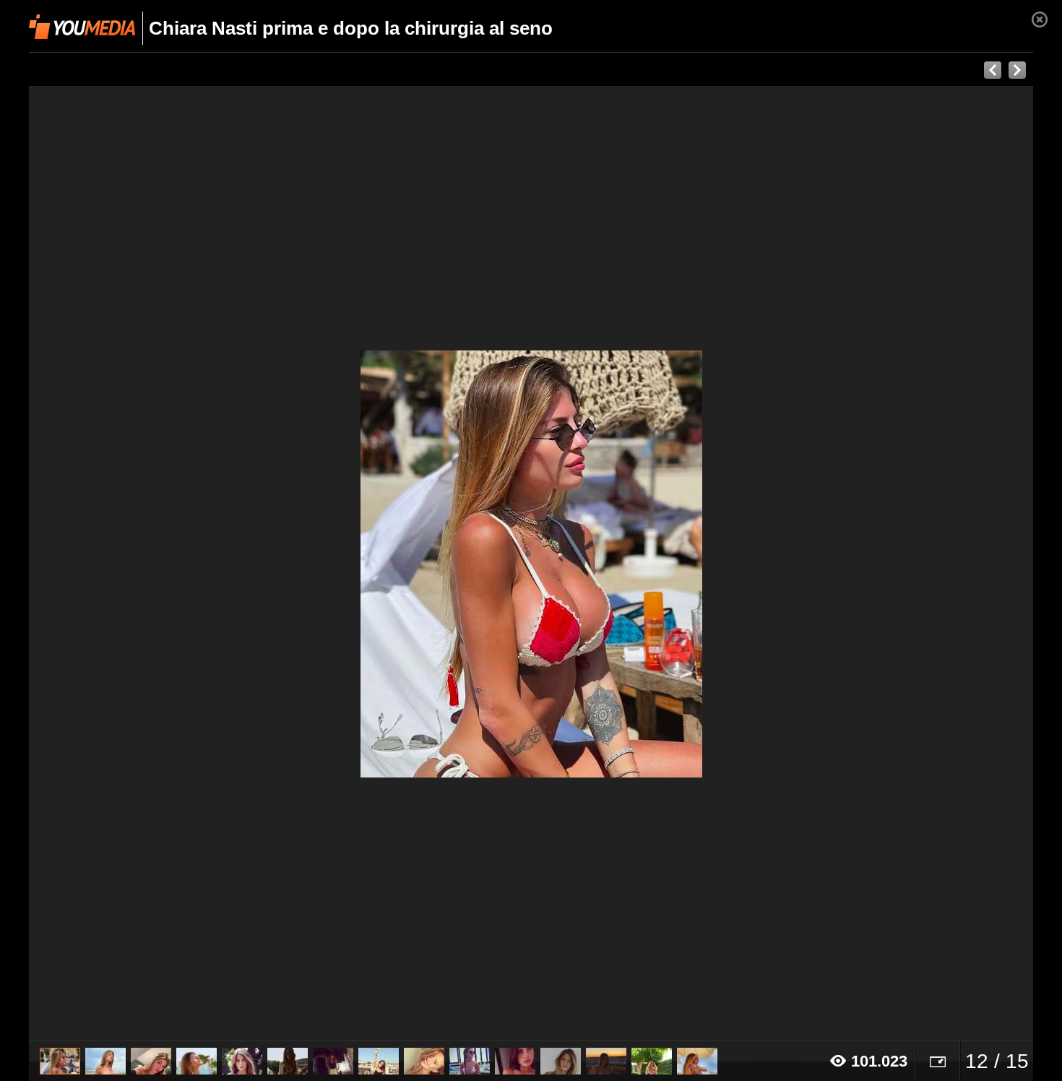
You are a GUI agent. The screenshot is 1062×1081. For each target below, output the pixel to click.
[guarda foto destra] (631, 563)
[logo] (82, 26)
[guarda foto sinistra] (129, 563)
